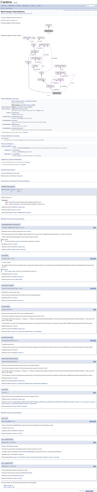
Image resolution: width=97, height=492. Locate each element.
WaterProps (8, 150)
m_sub (14, 146)
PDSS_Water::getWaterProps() (48, 402)
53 (10, 300)
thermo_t (22, 101)
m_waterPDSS (16, 154)
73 (10, 352)
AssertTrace (11, 402)
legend (49, 33)
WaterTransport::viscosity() (52, 457)
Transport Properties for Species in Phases (23, 13)
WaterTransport (9, 8)
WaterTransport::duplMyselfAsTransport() (20, 212)
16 (10, 207)
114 (11, 454)
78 (10, 328)
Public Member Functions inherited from (15, 132)
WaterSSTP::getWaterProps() (63, 402)
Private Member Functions (77, 10)
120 (11, 475)
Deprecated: (5, 239)
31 (9, 176)
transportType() (11, 271)
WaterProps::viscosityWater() (34, 331)
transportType (15, 116)
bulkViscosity (15, 124)
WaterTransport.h (12, 20)
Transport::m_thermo (89, 402)
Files (39, 6)
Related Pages (11, 5)
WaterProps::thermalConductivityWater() (36, 383)
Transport (3, 17)
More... (21, 17)
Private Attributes (86, 10)
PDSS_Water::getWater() (21, 402)
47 (10, 276)
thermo (28, 101)
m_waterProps (16, 150)
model (13, 112)
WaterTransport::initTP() (14, 209)
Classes (33, 6)
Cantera (2, 8)
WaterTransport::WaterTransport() (17, 249)
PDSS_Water (7, 154)
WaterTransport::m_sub (77, 402)
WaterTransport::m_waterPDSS (10, 403)
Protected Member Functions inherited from (16, 162)
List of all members (93, 10)
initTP (5, 138)
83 (10, 380)
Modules (19, 5)
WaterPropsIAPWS (6, 146)
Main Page (4, 5)
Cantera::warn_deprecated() (15, 279)
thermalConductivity (17, 128)
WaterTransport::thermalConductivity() (32, 457)
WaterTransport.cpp (19, 207)
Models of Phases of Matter (7, 13)
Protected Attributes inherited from (14, 164)
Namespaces (26, 6)
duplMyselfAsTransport (18, 108)
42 (10, 246)
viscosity (14, 120)
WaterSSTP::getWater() (34, 402)
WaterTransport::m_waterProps (16, 331)
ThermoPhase (12, 202)
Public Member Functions (67, 10)
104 (11, 430)
